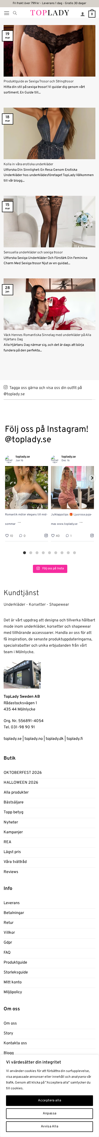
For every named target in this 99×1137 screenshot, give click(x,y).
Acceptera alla (49, 1100)
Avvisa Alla (49, 1126)
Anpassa (49, 1113)
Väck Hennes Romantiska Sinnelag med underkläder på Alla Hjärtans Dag (47, 337)
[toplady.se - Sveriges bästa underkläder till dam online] (49, 12)
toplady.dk (55, 738)
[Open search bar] (15, 13)
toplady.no (34, 738)
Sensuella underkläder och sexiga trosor (33, 252)
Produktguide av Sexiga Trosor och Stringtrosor (39, 81)
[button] (7, 13)
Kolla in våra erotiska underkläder (28, 164)
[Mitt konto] (82, 14)
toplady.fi (75, 738)
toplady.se (13, 738)
